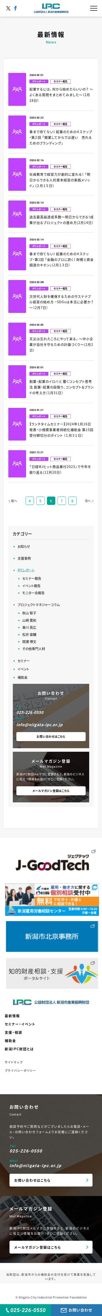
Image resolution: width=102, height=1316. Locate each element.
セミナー (24, 660)
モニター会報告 (33, 592)
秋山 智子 (29, 612)
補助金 (23, 677)
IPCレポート (26, 570)
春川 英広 (29, 627)
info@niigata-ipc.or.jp (39, 724)
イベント (23, 669)
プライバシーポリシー (20, 1070)
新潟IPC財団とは (19, 1048)
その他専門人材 (33, 648)
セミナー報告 (31, 578)
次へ (88, 501)
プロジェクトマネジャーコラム (39, 604)
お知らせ (24, 546)
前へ (14, 501)
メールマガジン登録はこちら (51, 791)
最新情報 (12, 1015)
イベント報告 (31, 585)
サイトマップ (14, 1062)
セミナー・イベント (20, 1024)
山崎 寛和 (29, 620)
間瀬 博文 (29, 641)
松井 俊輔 (29, 634)
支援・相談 (13, 1032)
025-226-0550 (29, 712)
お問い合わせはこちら (51, 736)
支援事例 (24, 558)
